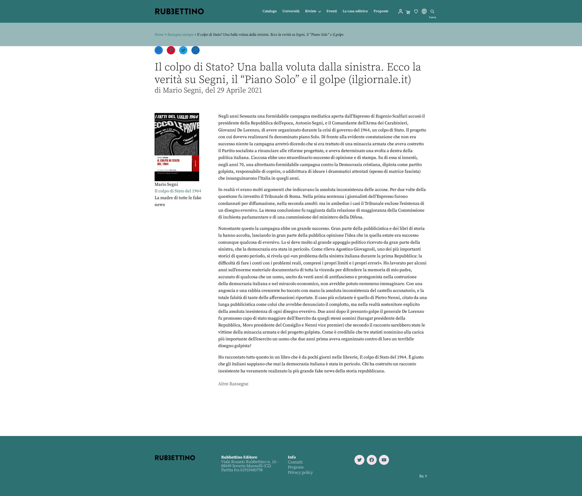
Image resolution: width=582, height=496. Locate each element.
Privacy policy (300, 472)
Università (290, 11)
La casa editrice (355, 11)
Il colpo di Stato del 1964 (178, 191)
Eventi (331, 11)
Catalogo (270, 11)
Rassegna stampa (180, 34)
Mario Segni (166, 184)
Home (159, 34)
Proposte (381, 11)
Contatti (295, 462)
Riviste (310, 11)
